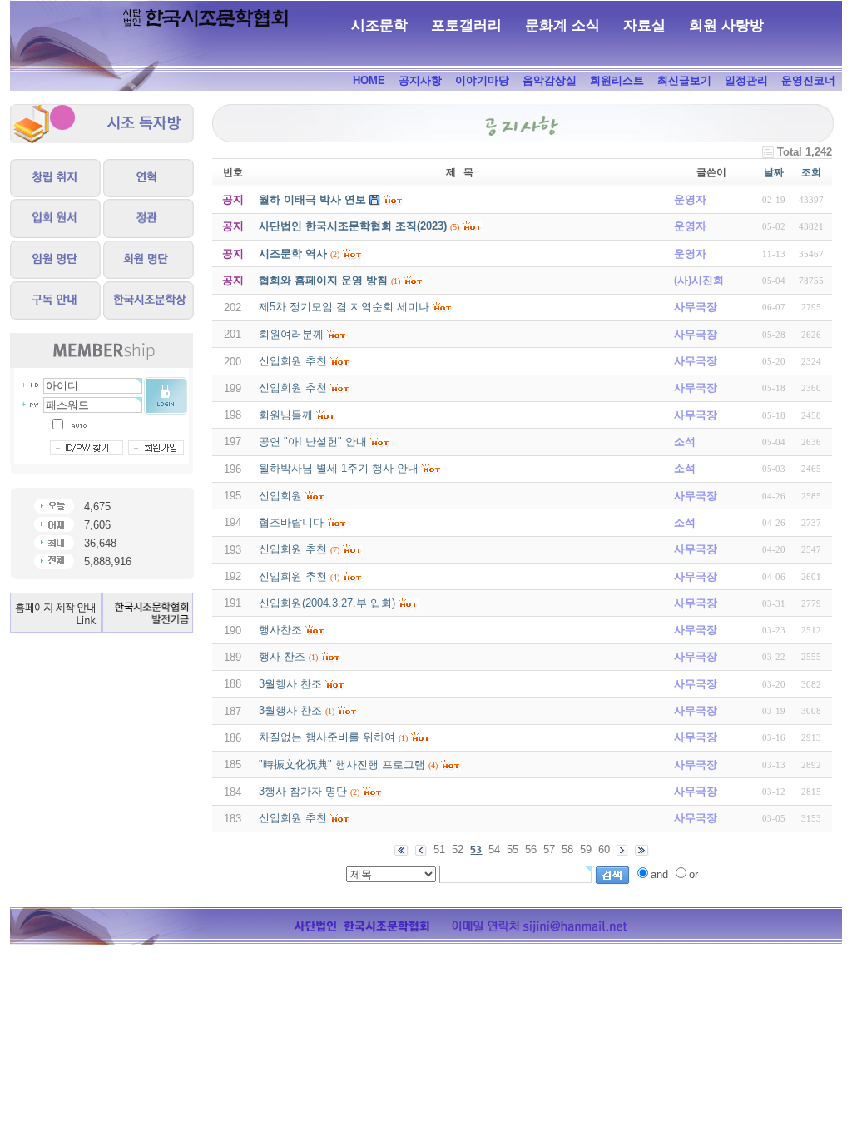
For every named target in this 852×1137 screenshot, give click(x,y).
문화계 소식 (562, 25)
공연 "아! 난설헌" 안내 (313, 441)
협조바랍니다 (291, 522)
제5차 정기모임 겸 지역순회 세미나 (344, 306)
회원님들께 (286, 415)
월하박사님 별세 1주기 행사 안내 (339, 468)
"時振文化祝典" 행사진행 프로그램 (342, 764)
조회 (811, 172)
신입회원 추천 (293, 361)
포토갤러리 (466, 25)
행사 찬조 (282, 656)
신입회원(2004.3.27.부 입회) (327, 603)
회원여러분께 (291, 334)
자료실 (644, 25)
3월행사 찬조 (290, 684)
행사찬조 (280, 629)
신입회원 (280, 495)
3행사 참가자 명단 (303, 791)
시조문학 (379, 25)
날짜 (774, 172)
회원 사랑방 (726, 25)
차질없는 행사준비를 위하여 (327, 737)
